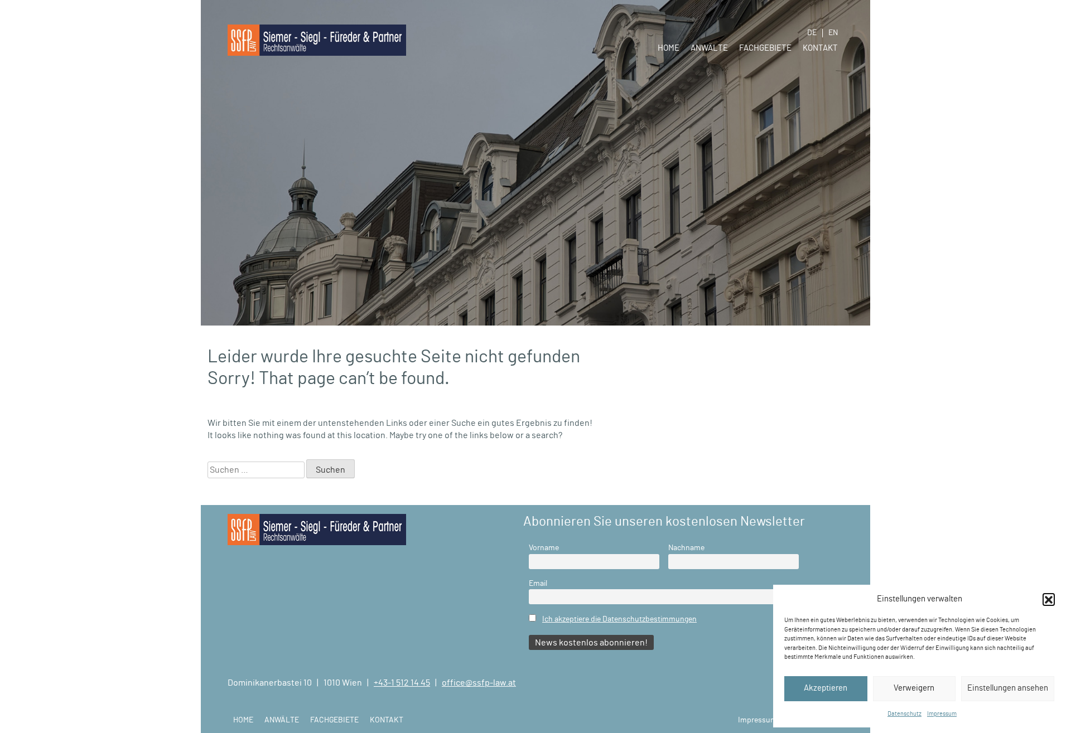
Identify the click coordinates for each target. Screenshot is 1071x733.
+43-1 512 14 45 (402, 682)
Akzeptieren (825, 688)
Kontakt (820, 48)
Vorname (544, 547)
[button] (1048, 599)
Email (538, 583)
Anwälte (709, 48)
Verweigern (914, 688)
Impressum (942, 714)
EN (833, 33)
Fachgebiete (765, 48)
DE (812, 33)
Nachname (686, 547)
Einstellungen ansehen (1007, 688)
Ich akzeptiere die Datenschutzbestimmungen (619, 619)
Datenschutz (904, 714)
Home (668, 48)
